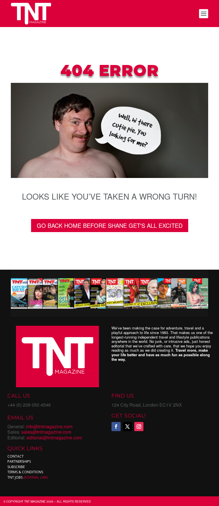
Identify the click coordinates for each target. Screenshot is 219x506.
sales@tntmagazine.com (46, 432)
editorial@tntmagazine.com (54, 437)
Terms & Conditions (25, 472)
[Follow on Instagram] (138, 426)
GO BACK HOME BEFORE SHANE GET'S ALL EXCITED (109, 225)
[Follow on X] (127, 426)
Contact (15, 456)
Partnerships (19, 461)
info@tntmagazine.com (49, 426)
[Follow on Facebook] (116, 426)
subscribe (16, 466)
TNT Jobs (15, 477)
